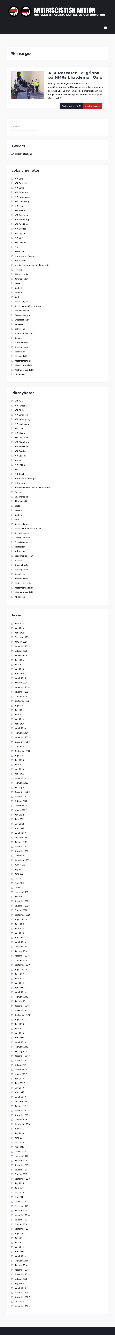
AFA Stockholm (22, 224)
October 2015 (21, 1174)
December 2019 (22, 956)
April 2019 (19, 988)
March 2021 (20, 887)
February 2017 (21, 1101)
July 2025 (19, 660)
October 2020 (21, 910)
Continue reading (92, 106)
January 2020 (21, 951)
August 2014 (21, 1233)
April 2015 (19, 1197)
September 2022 (23, 806)
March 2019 (20, 992)
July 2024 (19, 710)
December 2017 (22, 1056)
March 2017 (20, 1097)
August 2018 (21, 1019)
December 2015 (22, 1165)
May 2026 (19, 628)
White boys (20, 374)
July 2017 (19, 1079)
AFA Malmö (20, 210)
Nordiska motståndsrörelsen (28, 306)
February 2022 (21, 837)
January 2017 (21, 1106)
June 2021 (20, 874)
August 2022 (21, 810)
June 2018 (20, 1029)
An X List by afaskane (21, 154)
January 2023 (21, 787)
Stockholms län (22, 343)
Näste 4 (18, 288)
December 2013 (22, 1270)
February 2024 (21, 733)
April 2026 (19, 633)
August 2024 (21, 705)
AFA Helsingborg (22, 197)
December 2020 (22, 901)
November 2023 (22, 742)
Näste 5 (18, 292)
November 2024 (22, 692)
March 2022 (20, 833)
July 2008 (19, 1283)
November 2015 (22, 1170)
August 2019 (21, 969)
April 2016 (19, 1147)
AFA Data (19, 179)
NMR (17, 297)
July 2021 (19, 869)
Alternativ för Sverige (25, 256)
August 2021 (21, 865)
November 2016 (22, 1115)
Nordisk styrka (21, 301)
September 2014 (23, 1229)
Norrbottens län (22, 311)
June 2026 (20, 624)
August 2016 (21, 1129)
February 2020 (21, 947)
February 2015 (21, 1206)
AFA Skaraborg (22, 220)
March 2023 (20, 778)
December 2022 (22, 792)
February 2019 (21, 997)
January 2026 (21, 642)
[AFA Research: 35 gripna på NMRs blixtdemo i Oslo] (27, 85)
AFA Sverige (20, 229)
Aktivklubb (20, 252)
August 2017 (21, 1074)
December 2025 (22, 646)
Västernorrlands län (24, 365)
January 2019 (21, 1001)
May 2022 (19, 824)
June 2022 (20, 819)
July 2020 (19, 924)
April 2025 (19, 674)
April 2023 (19, 774)
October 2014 (21, 1224)
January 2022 (21, 842)
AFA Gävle (19, 188)
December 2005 (22, 1306)
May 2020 (19, 933)
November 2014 (22, 1220)
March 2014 (20, 1256)
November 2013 (22, 1274)
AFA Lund (19, 206)
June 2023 (20, 765)
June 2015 (20, 1188)
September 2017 (23, 1070)
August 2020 (21, 919)
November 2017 (22, 1060)
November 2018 (22, 1010)
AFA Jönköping (22, 201)
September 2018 (23, 1015)
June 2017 (20, 1083)
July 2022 (19, 815)
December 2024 (22, 687)
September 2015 (23, 1179)
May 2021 (19, 878)
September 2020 (23, 915)
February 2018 (21, 1047)
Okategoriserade (23, 315)
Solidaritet (20, 338)
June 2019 (20, 979)
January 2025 (21, 683)
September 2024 (23, 701)
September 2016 (23, 1124)
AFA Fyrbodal (21, 183)
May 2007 (19, 1302)
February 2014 (21, 1261)
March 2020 (20, 942)
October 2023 (21, 746)
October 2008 (21, 1279)
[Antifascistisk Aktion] (56, 11)
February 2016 (21, 1156)
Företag (18, 270)
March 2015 (20, 1201)
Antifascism (20, 261)
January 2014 (21, 1265)
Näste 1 (18, 283)
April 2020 (19, 937)
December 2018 (22, 1006)
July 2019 (19, 974)
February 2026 (21, 637)
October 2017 (21, 1065)
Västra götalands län (24, 370)
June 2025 (20, 664)
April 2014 (19, 1252)
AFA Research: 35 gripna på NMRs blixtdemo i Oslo (75, 75)
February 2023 (21, 783)
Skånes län (20, 329)
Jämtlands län (21, 279)
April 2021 (19, 883)
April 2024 (19, 724)
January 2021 (21, 897)
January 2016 (21, 1161)
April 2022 (19, 828)
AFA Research (21, 215)
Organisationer (22, 320)
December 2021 (22, 846)
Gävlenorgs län (22, 274)
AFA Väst (19, 238)
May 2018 (19, 1033)
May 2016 (19, 1142)
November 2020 (22, 906)
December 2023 (22, 737)
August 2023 (21, 755)
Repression (20, 324)
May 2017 (19, 1088)
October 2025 (21, 651)
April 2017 (19, 1092)
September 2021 (23, 860)
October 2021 (21, 856)
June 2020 (20, 928)
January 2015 (21, 1211)
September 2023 (23, 751)
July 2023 (19, 760)
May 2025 (19, 669)
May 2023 (19, 769)
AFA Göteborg (21, 192)
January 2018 (21, 1051)
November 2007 (22, 1297)
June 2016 (20, 1138)
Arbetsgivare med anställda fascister (32, 265)
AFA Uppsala (21, 233)
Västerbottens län (23, 361)
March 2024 (20, 728)
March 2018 (20, 1042)
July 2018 (19, 1024)
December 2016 (22, 1110)
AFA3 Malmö (21, 242)
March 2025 (20, 678)
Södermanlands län (24, 333)
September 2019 (23, 965)
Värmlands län (21, 356)
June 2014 (20, 1242)
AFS (17, 247)
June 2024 (20, 715)
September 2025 (23, 655)
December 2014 (22, 1215)
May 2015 (19, 1192)
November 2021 (22, 851)
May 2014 (19, 1247)
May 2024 (19, 719)
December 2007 (22, 1292)
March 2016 (20, 1151)
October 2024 (21, 696)
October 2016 (21, 1120)
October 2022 (21, 801)
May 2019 (19, 983)
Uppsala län (20, 352)
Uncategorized (22, 347)
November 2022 (22, 796)
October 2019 (21, 960)
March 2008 (20, 1288)
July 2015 (19, 1183)
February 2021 (21, 892)
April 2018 (19, 1038)
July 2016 (19, 1133)
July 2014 (19, 1238)
